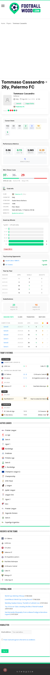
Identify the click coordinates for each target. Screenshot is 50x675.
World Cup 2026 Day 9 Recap (14, 596)
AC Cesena (9, 264)
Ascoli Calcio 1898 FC (12, 260)
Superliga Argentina (12, 522)
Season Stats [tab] (8, 317)
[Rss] (17, 671)
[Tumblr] (28, 671)
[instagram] (30, 671)
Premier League (10, 430)
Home (3, 23)
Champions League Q (12, 472)
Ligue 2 (7, 499)
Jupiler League (10, 490)
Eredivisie (8, 453)
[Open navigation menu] (3, 6)
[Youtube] (26, 671)
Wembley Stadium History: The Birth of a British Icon (22, 603)
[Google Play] (32, 671)
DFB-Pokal (9, 481)
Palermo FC (20, 107)
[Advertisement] (25, 52)
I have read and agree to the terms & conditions (19, 640)
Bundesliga (9, 449)
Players (9, 23)
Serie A (6, 339)
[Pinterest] (24, 671)
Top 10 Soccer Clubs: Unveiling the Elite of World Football (24, 606)
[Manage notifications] (5, 670)
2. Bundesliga (10, 467)
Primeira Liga (9, 458)
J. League (8, 485)
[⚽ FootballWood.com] (25, 8)
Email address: (6, 632)
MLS (6, 504)
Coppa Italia (30, 103)
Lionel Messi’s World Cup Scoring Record (18, 599)
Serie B (18, 103)
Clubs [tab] (20, 317)
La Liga (7, 435)
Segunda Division (11, 513)
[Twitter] (21, 671)
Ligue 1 (7, 444)
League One (9, 495)
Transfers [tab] (31, 317)
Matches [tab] (42, 317)
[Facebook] (19, 671)
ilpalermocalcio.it (17, 213)
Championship (10, 476)
